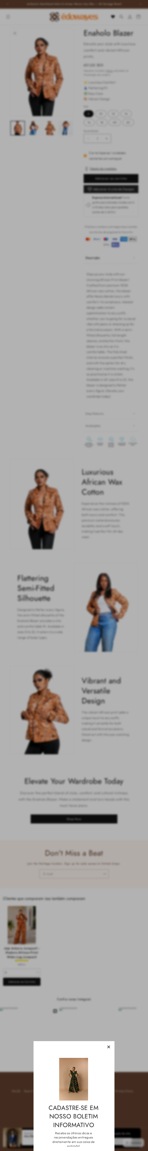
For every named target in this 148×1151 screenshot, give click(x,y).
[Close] (108, 1047)
